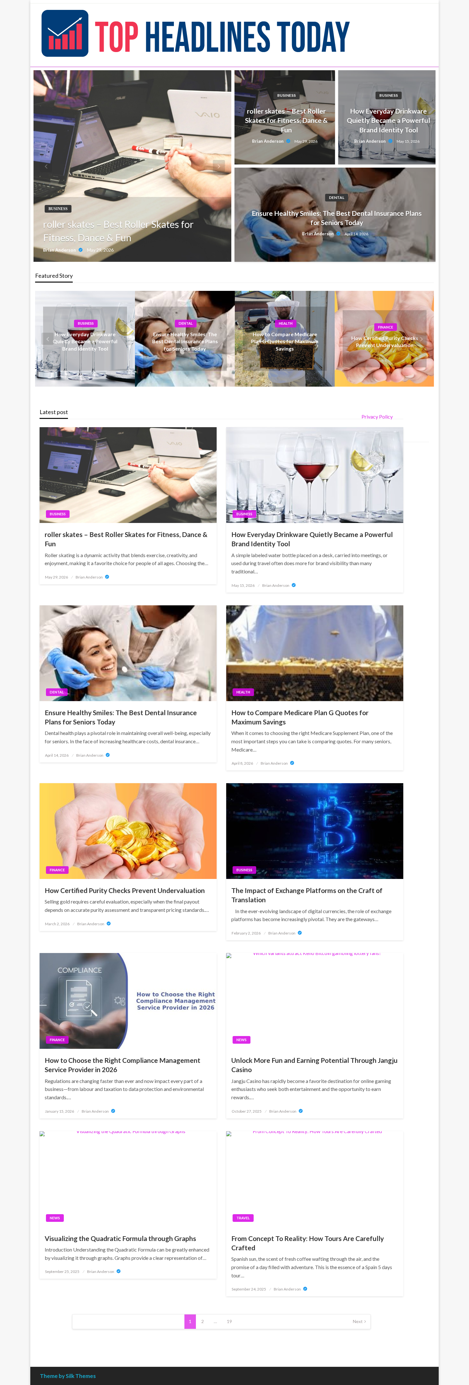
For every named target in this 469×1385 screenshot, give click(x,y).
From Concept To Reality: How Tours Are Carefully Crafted (307, 1243)
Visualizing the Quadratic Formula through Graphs (120, 1238)
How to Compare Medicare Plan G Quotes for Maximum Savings (284, 341)
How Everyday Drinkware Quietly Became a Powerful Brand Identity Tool (388, 120)
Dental (336, 197)
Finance (385, 327)
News (241, 1040)
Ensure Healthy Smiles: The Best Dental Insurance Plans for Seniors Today (337, 217)
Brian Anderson (60, 250)
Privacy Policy (377, 416)
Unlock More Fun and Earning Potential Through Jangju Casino (314, 1064)
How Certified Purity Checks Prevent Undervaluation (125, 890)
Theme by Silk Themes (68, 1376)
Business (58, 209)
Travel (243, 1218)
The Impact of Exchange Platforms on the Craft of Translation (307, 895)
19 (229, 1321)
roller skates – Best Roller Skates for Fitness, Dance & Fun (118, 230)
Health (286, 323)
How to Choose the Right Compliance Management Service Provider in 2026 (122, 1064)
